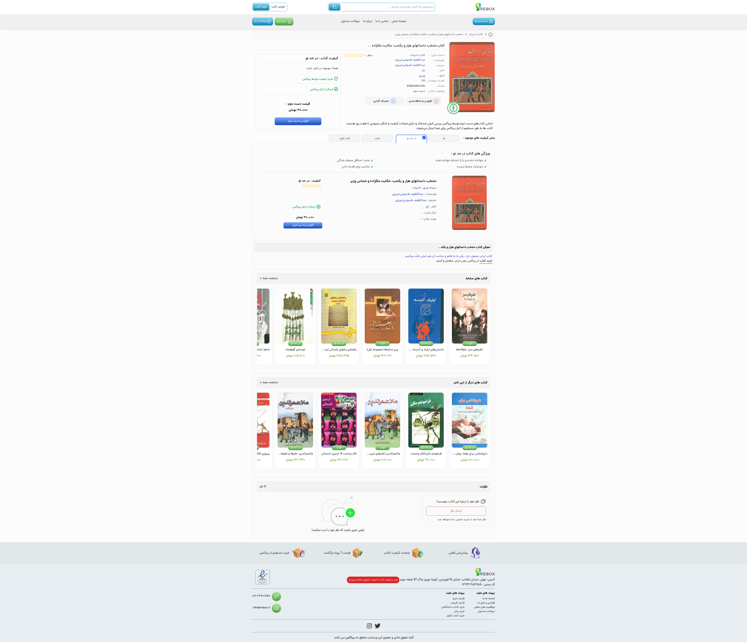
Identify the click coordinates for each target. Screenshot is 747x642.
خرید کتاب (261, 7)
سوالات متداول (350, 21)
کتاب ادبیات (417, 55)
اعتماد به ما (489, 599)
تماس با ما (381, 21)
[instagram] (369, 626)
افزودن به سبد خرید (298, 121)
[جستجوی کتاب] (334, 7)
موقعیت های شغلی (484, 607)
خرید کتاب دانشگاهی (453, 607)
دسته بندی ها (481, 21)
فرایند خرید (458, 599)
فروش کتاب (278, 7)
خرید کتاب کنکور (455, 616)
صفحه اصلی (399, 21)
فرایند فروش (458, 603)
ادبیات (416, 188)
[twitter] (378, 626)
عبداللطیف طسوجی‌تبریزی (410, 60)
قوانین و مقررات (486, 603)
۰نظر (370, 56)
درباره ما (367, 21)
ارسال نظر (456, 511)
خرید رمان (459, 612)
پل (423, 70)
